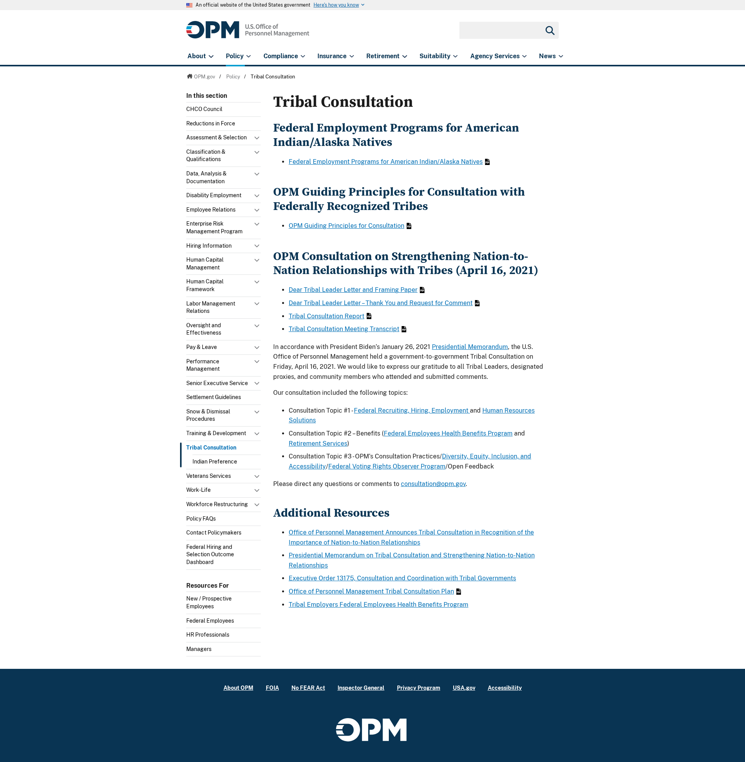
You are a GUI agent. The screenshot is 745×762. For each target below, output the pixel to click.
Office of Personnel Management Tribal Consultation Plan (371, 591)
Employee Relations (211, 210)
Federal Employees (210, 621)
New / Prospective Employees (209, 602)
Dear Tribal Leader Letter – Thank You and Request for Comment (381, 303)
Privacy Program (418, 687)
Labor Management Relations (210, 307)
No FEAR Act (308, 687)
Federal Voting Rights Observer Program (386, 466)
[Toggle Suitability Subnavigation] (455, 56)
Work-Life (198, 490)
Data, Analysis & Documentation (206, 177)
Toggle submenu (258, 140)
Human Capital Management (205, 264)
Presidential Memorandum (470, 347)
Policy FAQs (201, 519)
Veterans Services (208, 476)
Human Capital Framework (205, 285)
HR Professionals (207, 635)
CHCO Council (204, 109)
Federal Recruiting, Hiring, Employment (412, 410)
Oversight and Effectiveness (203, 329)
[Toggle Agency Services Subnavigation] (524, 56)
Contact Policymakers (213, 532)
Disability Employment (213, 195)
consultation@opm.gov (433, 484)
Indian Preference (214, 461)
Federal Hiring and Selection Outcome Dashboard (210, 554)
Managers (198, 649)
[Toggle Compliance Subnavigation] (303, 56)
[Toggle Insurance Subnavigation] (352, 56)
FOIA (272, 687)
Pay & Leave (201, 347)
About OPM (238, 687)
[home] (247, 34)
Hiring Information (209, 246)
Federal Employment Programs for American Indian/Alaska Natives (386, 161)
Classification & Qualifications (205, 156)
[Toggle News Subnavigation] (561, 56)
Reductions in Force (210, 123)
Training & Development (216, 433)
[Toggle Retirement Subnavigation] (404, 56)
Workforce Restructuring (217, 504)
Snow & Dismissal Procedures (208, 415)
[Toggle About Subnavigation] (211, 56)
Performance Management (203, 365)
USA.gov (464, 687)
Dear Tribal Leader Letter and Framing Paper (353, 289)
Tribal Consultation (211, 447)
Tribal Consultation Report (326, 316)
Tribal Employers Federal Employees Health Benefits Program (378, 604)
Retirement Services (318, 443)
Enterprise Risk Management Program (214, 227)
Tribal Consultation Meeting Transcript (344, 329)
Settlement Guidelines (213, 397)
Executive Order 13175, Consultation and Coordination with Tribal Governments (402, 578)
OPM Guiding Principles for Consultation (346, 225)
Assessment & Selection (216, 137)
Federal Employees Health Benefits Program (448, 433)
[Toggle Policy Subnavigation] (248, 56)
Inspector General (361, 687)
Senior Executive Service (217, 383)
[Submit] (549, 30)
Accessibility (505, 687)
